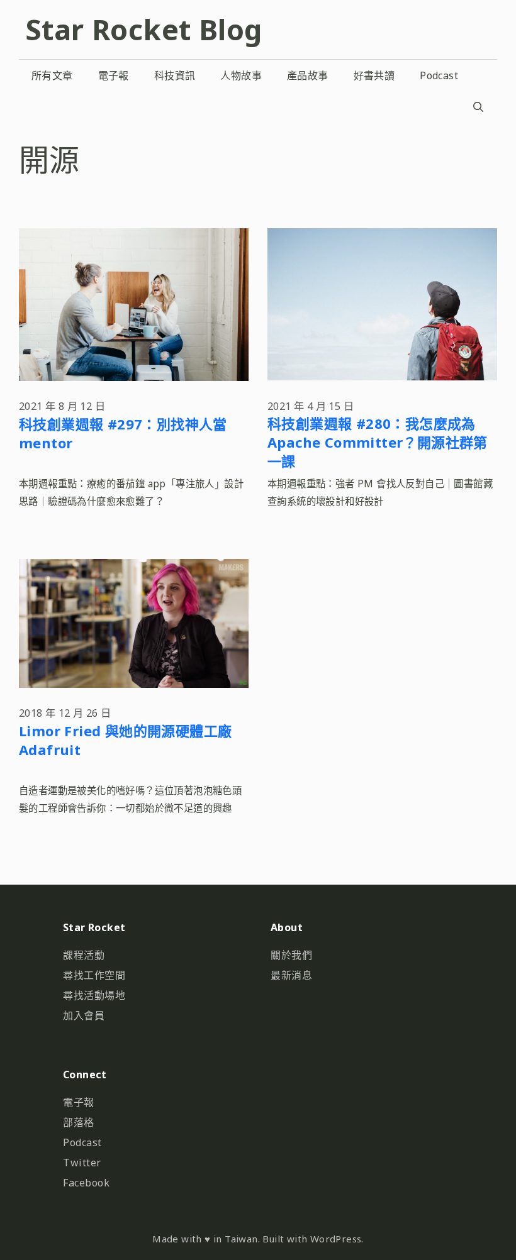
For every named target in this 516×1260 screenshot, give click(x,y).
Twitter (82, 1162)
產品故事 (307, 75)
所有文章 (52, 75)
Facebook (86, 1183)
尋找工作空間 (94, 975)
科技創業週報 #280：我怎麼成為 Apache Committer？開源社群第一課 (377, 442)
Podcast (439, 75)
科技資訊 (175, 75)
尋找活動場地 (94, 995)
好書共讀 (374, 75)
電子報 (113, 75)
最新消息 (291, 975)
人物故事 (241, 75)
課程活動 (83, 955)
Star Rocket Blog (143, 29)
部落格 (78, 1122)
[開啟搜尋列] (478, 107)
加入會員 (83, 1015)
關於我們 (291, 955)
